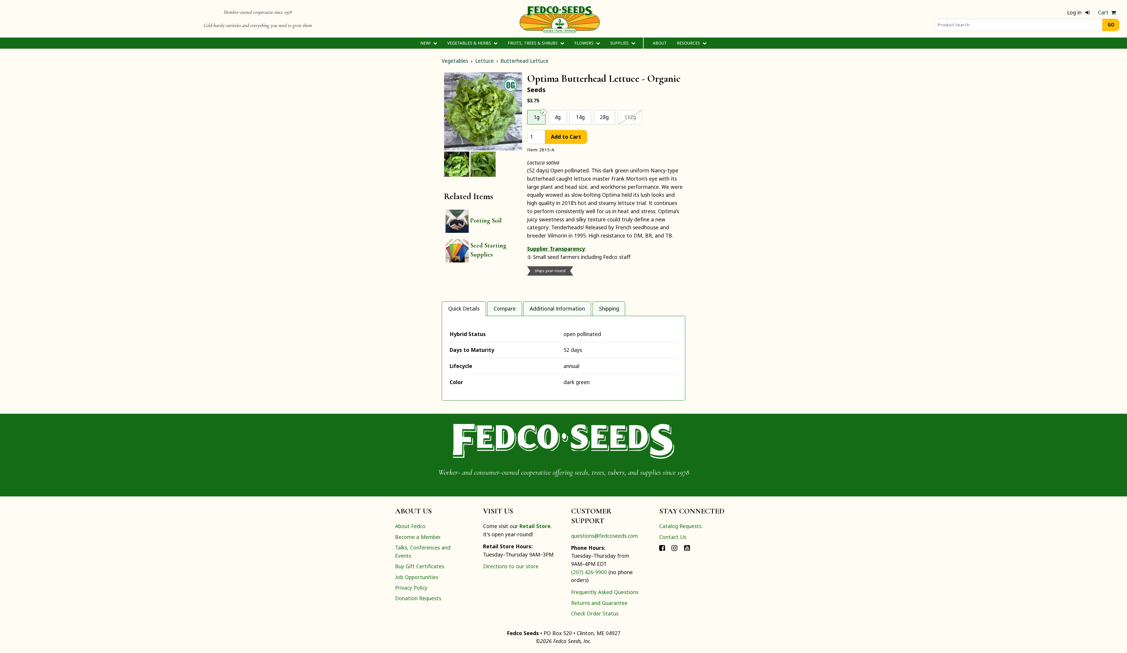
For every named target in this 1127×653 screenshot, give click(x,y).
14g (580, 117)
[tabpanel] (563, 358)
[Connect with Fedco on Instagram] (674, 547)
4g (558, 117)
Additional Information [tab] (557, 308)
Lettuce (484, 60)
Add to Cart (566, 136)
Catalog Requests (680, 526)
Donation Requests (418, 598)
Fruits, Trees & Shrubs (533, 43)
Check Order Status (594, 613)
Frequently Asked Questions (604, 592)
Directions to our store (511, 566)
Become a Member (418, 536)
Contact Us (672, 536)
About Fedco (410, 526)
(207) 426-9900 (589, 572)
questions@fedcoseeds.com (604, 535)
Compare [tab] (505, 308)
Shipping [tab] (609, 308)
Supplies (620, 43)
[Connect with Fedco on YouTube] (687, 547)
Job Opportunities (416, 577)
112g (633, 117)
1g (536, 117)
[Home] (560, 18)
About (660, 43)
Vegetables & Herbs (469, 43)
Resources (689, 43)
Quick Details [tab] (464, 308)
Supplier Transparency (556, 248)
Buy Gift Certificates (419, 566)
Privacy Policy (411, 587)
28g (604, 117)
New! (426, 43)
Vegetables (455, 60)
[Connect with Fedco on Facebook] (662, 547)
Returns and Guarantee (599, 602)
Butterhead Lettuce (524, 60)
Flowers (584, 43)
